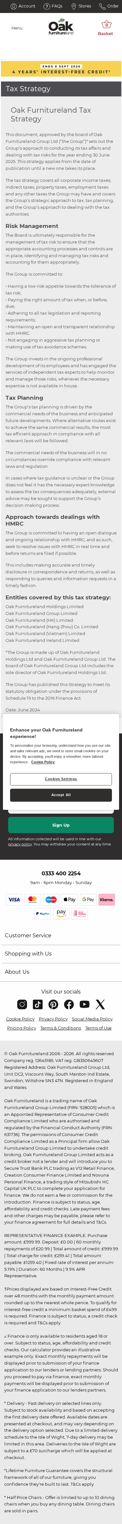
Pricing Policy (21, 1028)
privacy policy (20, 844)
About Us (17, 972)
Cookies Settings (61, 779)
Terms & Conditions (60, 1028)
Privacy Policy (53, 1018)
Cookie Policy (20, 1018)
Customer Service (28, 935)
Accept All (61, 795)
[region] (61, 762)
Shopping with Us (28, 954)
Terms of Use (98, 1028)
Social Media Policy (92, 1018)
